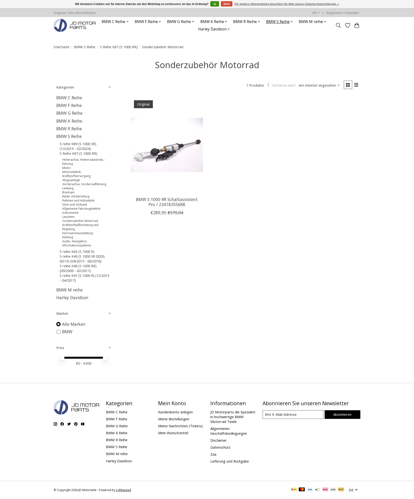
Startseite (61, 46)
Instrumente (70, 213)
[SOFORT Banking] (325, 489)
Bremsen (68, 192)
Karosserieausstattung (77, 233)
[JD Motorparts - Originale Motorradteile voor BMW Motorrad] (75, 25)
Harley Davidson (72, 297)
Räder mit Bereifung (75, 196)
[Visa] (310, 489)
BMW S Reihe (84, 46)
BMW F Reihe (69, 105)
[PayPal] (341, 489)
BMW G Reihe (69, 113)
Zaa (213, 454)
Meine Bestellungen (173, 418)
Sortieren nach (283, 85)
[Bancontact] (318, 489)
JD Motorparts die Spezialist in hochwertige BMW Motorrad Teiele (232, 417)
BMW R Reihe (69, 128)
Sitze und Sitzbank (74, 204)
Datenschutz (220, 447)
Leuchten (68, 217)
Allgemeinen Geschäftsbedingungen (228, 431)
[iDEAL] (294, 489)
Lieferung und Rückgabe (229, 461)
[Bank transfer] (333, 489)
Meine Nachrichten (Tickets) (180, 425)
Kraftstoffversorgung (76, 176)
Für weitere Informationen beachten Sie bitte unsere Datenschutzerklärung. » (286, 4)
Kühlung (67, 237)
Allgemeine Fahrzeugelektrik (81, 209)
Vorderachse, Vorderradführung (84, 184)
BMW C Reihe (69, 98)
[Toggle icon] (338, 25)
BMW (67, 331)
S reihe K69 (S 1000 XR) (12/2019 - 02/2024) (78, 146)
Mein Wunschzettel (173, 432)
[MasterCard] (302, 489)
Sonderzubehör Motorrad (80, 221)
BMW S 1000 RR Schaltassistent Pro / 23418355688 (167, 201)
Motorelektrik (71, 172)
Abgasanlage (71, 180)
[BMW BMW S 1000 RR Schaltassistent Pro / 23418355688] (167, 145)
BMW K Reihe (69, 121)
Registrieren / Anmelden (342, 13)
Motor (66, 168)
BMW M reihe (69, 290)
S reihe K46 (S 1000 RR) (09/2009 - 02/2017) (78, 268)
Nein (227, 4)
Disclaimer (218, 440)
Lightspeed (123, 490)
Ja (214, 4)
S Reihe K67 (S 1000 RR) (119, 46)
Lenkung (68, 188)
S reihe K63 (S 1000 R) (77, 251)
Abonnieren (342, 414)
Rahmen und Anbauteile (78, 200)
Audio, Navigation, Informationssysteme (76, 243)
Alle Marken (74, 324)
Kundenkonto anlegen (175, 412)
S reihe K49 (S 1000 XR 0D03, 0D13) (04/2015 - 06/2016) (82, 258)
